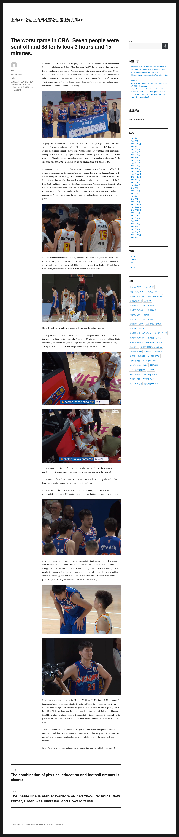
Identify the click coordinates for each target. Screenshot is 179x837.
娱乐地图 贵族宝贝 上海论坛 (151, 347)
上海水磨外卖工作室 (137, 319)
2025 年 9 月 (135, 146)
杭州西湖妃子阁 (154, 356)
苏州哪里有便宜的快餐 (138, 365)
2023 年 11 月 (136, 207)
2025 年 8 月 (135, 149)
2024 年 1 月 (135, 202)
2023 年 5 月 (135, 221)
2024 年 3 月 (135, 196)
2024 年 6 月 (135, 188)
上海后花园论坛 (136, 301)
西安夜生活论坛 (148, 379)
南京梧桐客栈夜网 (136, 342)
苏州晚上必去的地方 (137, 370)
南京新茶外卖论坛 (154, 337)
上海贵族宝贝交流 (136, 324)
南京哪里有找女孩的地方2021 (141, 333)
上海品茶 (147, 301)
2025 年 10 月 (136, 144)
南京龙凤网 (150, 342)
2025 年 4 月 (135, 160)
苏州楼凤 (151, 370)
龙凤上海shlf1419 (151, 383)
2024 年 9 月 (135, 179)
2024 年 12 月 (136, 171)
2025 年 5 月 (135, 157)
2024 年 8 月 (135, 182)
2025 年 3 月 (135, 163)
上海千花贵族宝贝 (136, 291)
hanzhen (134, 256)
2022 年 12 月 (136, 235)
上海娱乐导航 (135, 314)
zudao (13, 78)
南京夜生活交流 (161, 333)
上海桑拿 (146, 314)
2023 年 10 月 (136, 210)
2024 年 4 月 (135, 193)
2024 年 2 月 (135, 199)
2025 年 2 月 (135, 166)
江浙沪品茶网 (135, 360)
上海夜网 (151, 305)
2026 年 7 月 (135, 141)
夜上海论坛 (134, 347)
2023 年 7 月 (135, 218)
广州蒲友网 (158, 351)
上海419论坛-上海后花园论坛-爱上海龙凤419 (48, 19)
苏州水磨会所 (135, 374)
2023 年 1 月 (135, 232)
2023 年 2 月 (135, 229)
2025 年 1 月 (135, 168)
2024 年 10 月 (136, 177)
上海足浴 (24, 81)
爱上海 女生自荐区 (150, 360)
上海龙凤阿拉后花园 (137, 328)
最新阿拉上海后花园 (137, 356)
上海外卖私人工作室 (137, 305)
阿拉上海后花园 (136, 383)
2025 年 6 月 (135, 155)
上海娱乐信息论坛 (136, 310)
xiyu (132, 265)
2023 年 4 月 (135, 224)
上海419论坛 (149, 287)
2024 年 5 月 (135, 190)
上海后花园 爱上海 (137, 296)
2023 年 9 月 (135, 213)
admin (13, 70)
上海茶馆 (151, 319)
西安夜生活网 (135, 379)
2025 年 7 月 (135, 152)
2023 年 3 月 (135, 226)
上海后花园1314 (152, 291)
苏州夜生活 (153, 365)
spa (132, 262)
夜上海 (159, 342)
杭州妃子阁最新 (24, 87)
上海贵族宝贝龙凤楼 (153, 324)
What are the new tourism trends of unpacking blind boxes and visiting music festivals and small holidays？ (149, 78)
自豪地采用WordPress (55, 824)
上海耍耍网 (15, 81)
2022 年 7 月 (135, 237)
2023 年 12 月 (136, 204)
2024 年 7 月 (135, 185)
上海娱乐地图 (151, 310)
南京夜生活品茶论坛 (137, 337)
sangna (133, 259)
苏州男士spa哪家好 (150, 374)
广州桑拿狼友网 (136, 351)
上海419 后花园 (136, 287)
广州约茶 (147, 351)
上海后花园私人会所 (154, 296)
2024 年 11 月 (136, 174)
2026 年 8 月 (135, 138)
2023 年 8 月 (135, 215)
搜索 (130, 41)
